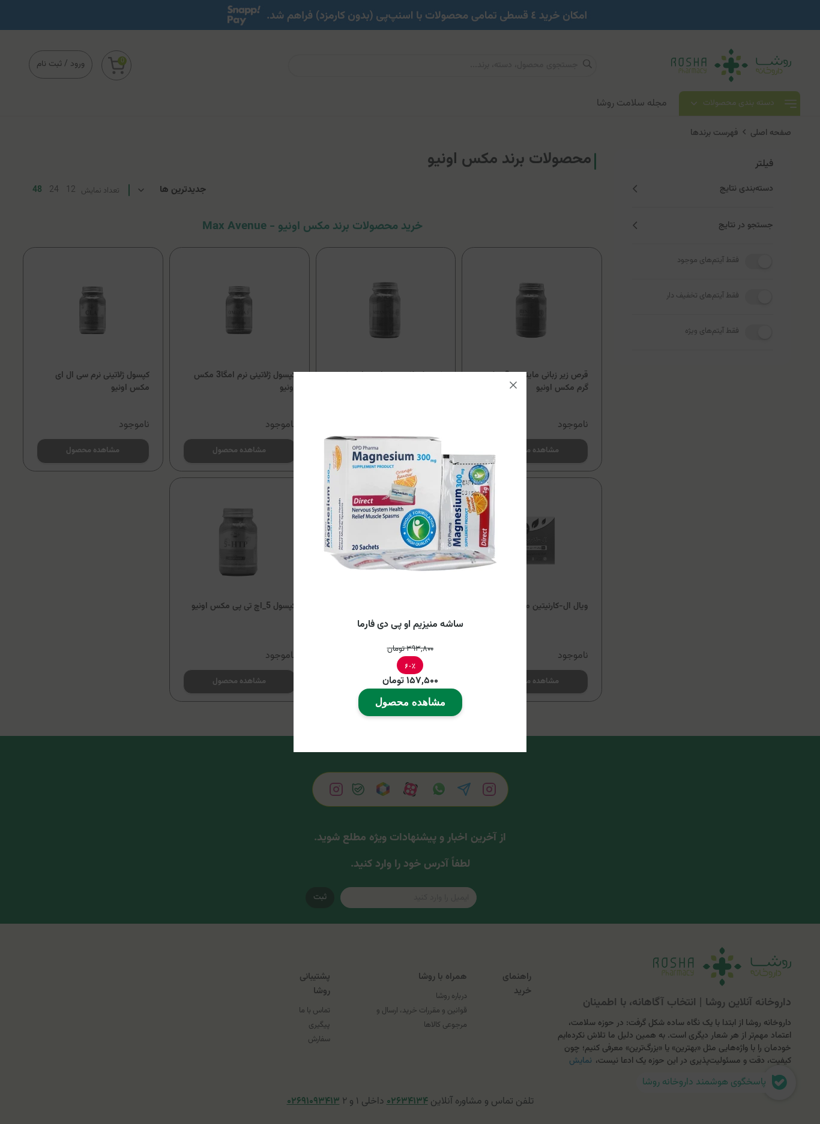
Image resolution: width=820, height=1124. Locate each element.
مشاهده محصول (410, 702)
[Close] (513, 385)
